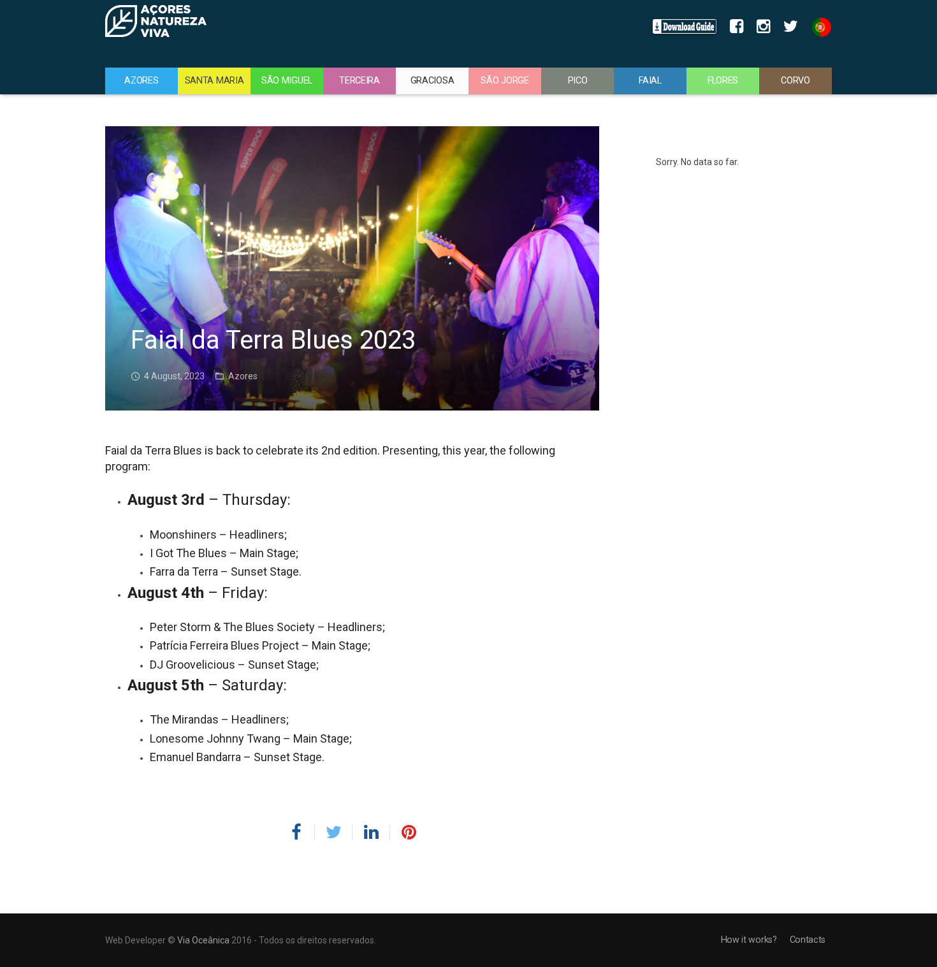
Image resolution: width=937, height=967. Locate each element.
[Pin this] (403, 832)
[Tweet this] (333, 832)
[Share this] (301, 832)
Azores (243, 376)
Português (818, 27)
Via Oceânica (203, 940)
